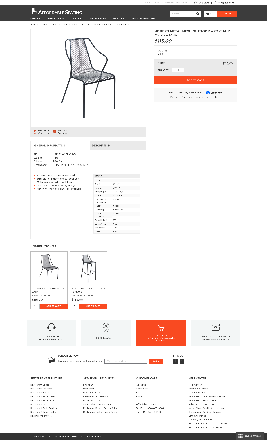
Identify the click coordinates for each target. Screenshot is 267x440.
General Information (49, 145)
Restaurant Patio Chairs (79, 24)
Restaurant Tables (39, 393)
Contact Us (158, 3)
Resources (88, 389)
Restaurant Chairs (39, 385)
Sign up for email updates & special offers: (80, 361)
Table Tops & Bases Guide (202, 404)
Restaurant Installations (95, 396)
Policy (139, 396)
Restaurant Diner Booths (43, 412)
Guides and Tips (91, 400)
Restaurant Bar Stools (42, 389)
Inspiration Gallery (198, 389)
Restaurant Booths (40, 404)
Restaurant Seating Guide (202, 400)
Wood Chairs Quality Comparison (206, 408)
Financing (169, 3)
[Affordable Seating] (60, 11)
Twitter (182, 361)
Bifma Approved (197, 416)
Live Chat (204, 3)
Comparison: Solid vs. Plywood (205, 412)
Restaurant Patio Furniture (44, 408)
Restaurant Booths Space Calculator (208, 424)
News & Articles (91, 393)
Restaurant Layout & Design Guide (207, 396)
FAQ (138, 393)
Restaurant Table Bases (42, 396)
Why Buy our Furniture (200, 420)
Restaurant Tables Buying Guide (100, 412)
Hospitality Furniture (41, 416)
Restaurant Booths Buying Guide (100, 408)
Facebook (175, 361)
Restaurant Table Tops (42, 400)
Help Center (181, 3)
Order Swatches (197, 393)
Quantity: (163, 70)
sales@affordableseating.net (215, 339)
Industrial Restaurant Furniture (99, 404)
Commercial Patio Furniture (52, 24)
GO (155, 361)
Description (101, 145)
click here (160, 340)
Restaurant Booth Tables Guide (205, 428)
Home (33, 24)
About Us (146, 3)
